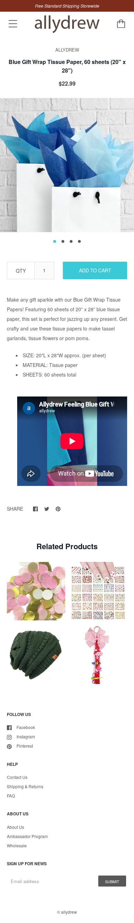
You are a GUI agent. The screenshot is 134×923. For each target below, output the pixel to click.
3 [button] (71, 241)
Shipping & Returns (25, 786)
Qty (21, 270)
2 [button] (63, 241)
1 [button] (54, 241)
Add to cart (95, 270)
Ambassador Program (27, 836)
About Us (15, 827)
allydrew (69, 912)
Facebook (25, 727)
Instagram (25, 736)
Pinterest (24, 746)
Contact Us (17, 777)
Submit (112, 881)
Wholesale (17, 845)
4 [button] (79, 241)
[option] (67, 165)
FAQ (11, 796)
